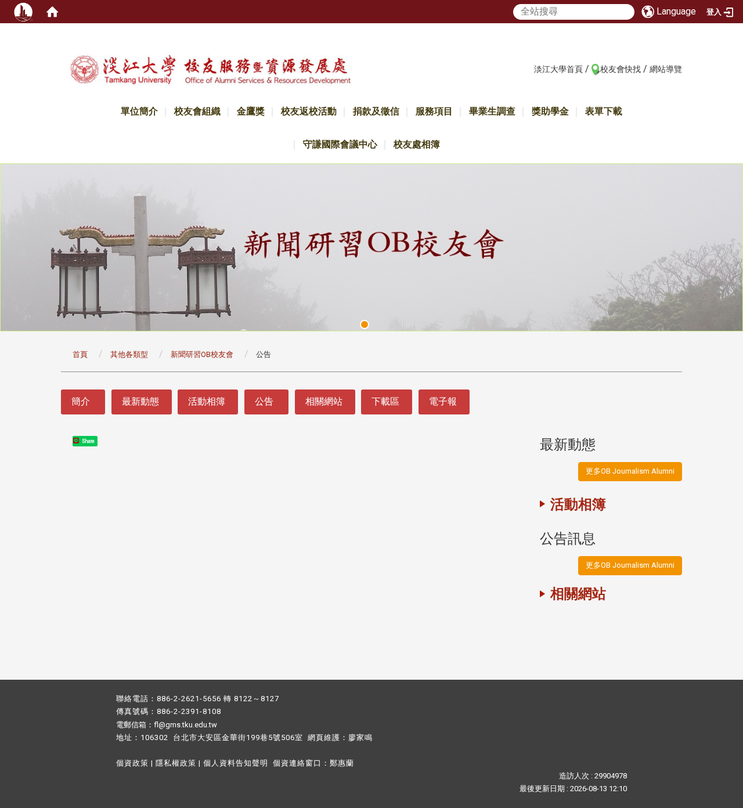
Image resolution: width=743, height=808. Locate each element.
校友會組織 (197, 111)
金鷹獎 (251, 111)
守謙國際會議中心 (340, 144)
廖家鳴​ (360, 737)
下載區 (385, 401)
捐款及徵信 (376, 111)
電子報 (443, 401)
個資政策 (132, 763)
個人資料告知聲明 (235, 763)
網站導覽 (666, 69)
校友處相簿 (417, 144)
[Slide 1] (364, 324)
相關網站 (323, 401)
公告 (264, 401)
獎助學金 (550, 111)
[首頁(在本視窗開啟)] (52, 11)
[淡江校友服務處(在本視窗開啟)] (210, 71)
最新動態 (140, 401)
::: (528, 68)
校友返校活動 (309, 111)
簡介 (80, 401)
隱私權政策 (176, 763)
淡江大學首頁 (558, 69)
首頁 (80, 354)
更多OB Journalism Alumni (630, 471)
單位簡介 (139, 111)
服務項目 (434, 111)
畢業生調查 (492, 111)
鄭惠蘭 (342, 763)
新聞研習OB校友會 (202, 354)
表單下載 (603, 111)
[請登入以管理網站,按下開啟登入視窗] (23, 11)
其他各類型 (129, 354)
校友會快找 (620, 69)
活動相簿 (206, 401)
